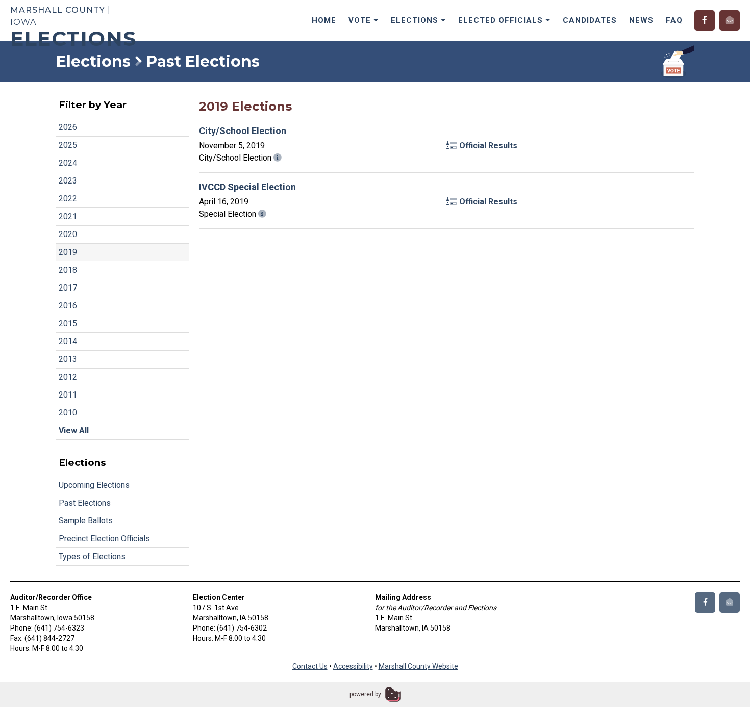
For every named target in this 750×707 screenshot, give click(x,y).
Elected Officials (501, 20)
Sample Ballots (86, 521)
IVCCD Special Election (247, 186)
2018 (68, 270)
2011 (68, 395)
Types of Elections (92, 556)
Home (324, 20)
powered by (365, 694)
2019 (68, 252)
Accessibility (353, 666)
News (641, 20)
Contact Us (310, 666)
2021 (68, 216)
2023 (68, 181)
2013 (68, 359)
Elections (416, 20)
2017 (68, 288)
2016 (68, 305)
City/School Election (242, 130)
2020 (68, 234)
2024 (68, 163)
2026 (68, 127)
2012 (68, 377)
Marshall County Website (418, 666)
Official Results (488, 145)
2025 (68, 145)
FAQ (674, 20)
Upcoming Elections (94, 485)
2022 (68, 198)
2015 (68, 323)
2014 (68, 341)
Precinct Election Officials (104, 538)
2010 (68, 412)
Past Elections (85, 503)
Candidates (590, 20)
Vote (360, 20)
